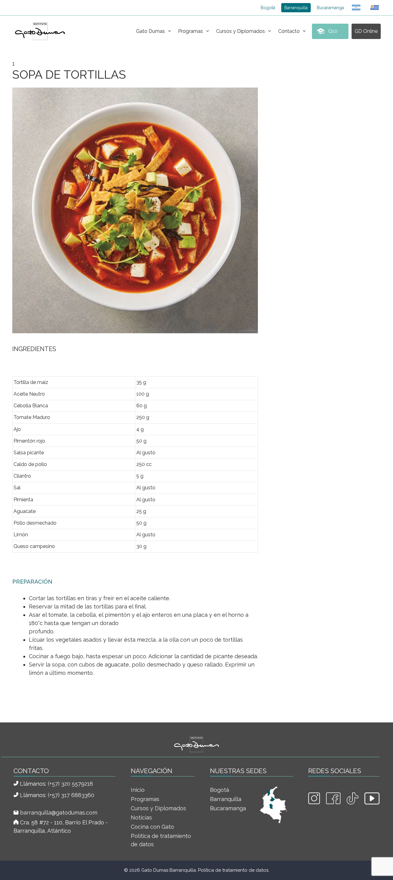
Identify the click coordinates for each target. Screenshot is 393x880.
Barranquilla (296, 7)
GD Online (366, 31)
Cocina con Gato (152, 826)
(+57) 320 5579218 (70, 783)
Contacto (289, 31)
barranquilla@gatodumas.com (58, 812)
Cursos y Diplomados (240, 31)
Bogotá (268, 7)
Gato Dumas (150, 31)
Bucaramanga (330, 7)
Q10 (332, 31)
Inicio (138, 790)
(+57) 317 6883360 (71, 795)
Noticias (141, 817)
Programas (190, 31)
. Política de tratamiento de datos (232, 870)
